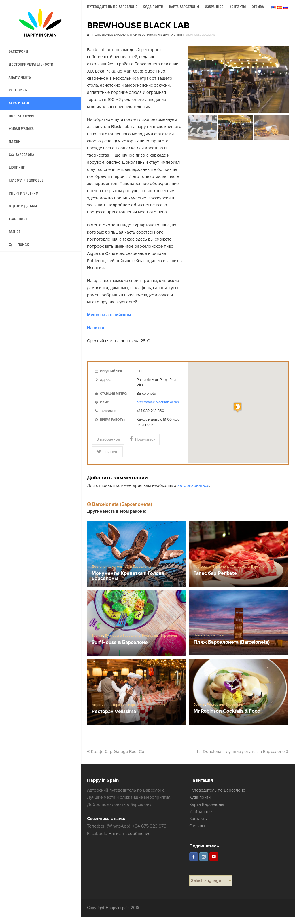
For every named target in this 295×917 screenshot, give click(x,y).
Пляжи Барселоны (209, 635)
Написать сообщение (129, 833)
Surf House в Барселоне (120, 642)
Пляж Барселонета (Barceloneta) (232, 642)
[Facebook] (193, 856)
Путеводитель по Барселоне (217, 790)
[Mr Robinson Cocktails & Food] (238, 692)
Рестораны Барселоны (212, 567)
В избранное (108, 439)
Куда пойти (200, 797)
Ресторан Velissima (114, 711)
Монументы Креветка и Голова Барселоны (128, 576)
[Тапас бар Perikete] (238, 554)
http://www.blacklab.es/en (158, 402)
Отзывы (197, 825)
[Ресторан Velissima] (136, 692)
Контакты (198, 818)
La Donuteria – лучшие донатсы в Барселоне (241, 751)
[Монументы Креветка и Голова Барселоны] (136, 554)
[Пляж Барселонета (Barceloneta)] (238, 623)
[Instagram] (203, 856)
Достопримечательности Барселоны (121, 567)
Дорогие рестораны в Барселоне (119, 705)
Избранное (200, 811)
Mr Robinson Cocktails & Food (227, 711)
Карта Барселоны (206, 804)
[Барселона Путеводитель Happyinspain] (40, 23)
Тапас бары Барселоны (250, 567)
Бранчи (97, 636)
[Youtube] (213, 856)
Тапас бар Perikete (215, 573)
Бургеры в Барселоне (122, 636)
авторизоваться (193, 485)
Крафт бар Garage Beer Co (117, 751)
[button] (238, 407)
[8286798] (238, 79)
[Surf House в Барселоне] (136, 623)
